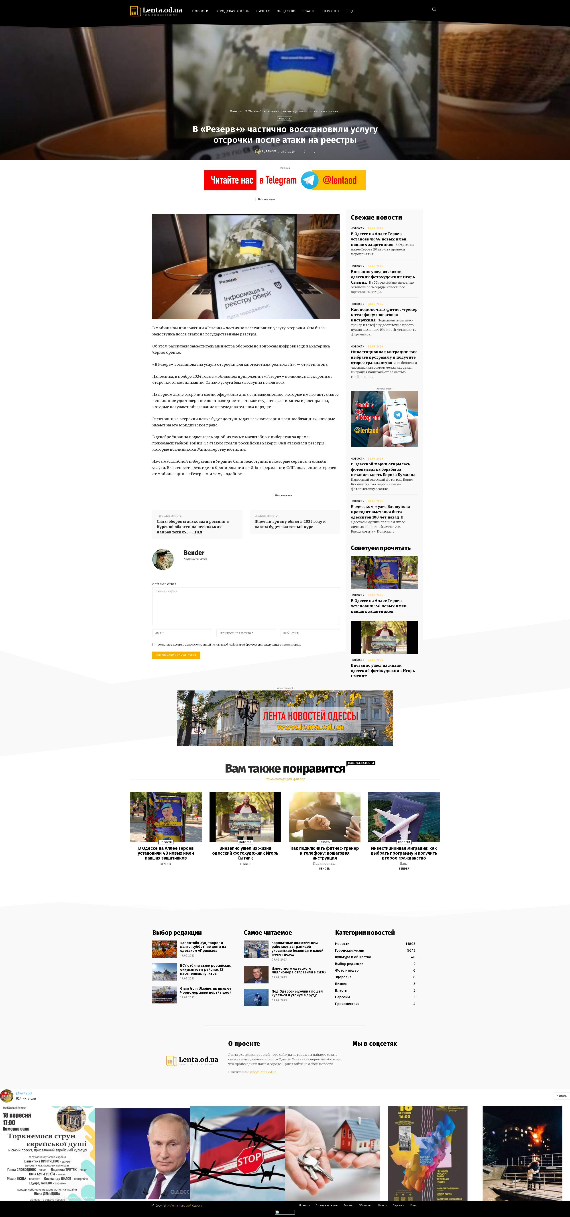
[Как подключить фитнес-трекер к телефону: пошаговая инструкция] (324, 817)
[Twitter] (424, 9)
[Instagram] (411, 9)
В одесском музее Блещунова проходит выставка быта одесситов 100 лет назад (380, 511)
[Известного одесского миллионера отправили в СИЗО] (256, 974)
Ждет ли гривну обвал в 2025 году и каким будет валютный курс (290, 524)
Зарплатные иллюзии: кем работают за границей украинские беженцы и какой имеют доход (297, 949)
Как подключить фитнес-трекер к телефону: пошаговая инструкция (384, 314)
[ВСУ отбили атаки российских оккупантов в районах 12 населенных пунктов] (164, 972)
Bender (271, 151)
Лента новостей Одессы (186, 1205)
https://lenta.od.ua (195, 559)
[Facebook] (404, 9)
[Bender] (258, 151)
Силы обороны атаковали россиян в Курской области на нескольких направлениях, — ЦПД (193, 526)
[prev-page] (279, 879)
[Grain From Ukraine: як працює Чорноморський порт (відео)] (164, 994)
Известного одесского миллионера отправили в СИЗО (299, 970)
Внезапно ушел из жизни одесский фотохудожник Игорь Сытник (383, 277)
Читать (562, 1096)
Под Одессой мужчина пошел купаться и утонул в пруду (297, 993)
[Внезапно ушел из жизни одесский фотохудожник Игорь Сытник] (384, 637)
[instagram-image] (47, 1153)
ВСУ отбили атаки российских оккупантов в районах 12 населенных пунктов (205, 969)
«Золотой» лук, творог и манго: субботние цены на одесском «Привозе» (203, 947)
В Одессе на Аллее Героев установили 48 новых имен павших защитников (379, 239)
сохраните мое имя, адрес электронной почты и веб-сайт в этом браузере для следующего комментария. (229, 644)
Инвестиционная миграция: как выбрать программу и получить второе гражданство (384, 357)
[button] (434, 9)
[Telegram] (417, 9)
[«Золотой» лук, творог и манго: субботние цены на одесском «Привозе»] (164, 949)
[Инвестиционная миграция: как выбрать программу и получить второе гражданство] (404, 817)
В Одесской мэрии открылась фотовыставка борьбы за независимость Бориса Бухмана (383, 469)
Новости (235, 111)
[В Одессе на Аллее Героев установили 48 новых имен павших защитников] (384, 572)
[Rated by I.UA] (285, 1213)
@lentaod (24, 1093)
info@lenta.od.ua (263, 1072)
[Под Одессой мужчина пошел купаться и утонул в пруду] (256, 997)
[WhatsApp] (318, 199)
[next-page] (289, 879)
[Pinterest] (308, 199)
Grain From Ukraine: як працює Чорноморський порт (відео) (205, 990)
